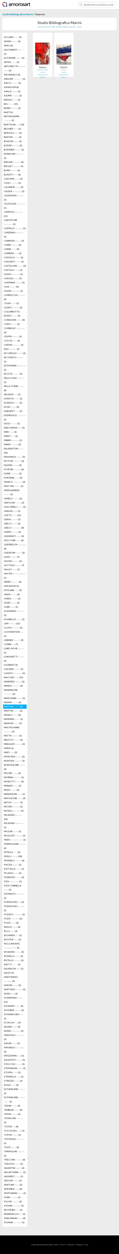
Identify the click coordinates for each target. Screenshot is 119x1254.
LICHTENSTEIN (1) (13, 633)
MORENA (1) (14, 777)
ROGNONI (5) (14, 952)
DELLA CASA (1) (14, 380)
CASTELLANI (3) (15, 265)
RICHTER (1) (12, 939)
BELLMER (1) (12, 128)
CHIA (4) (11, 286)
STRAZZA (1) (13, 1080)
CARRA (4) (11, 249)
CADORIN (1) (13, 178)
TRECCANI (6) (14, 1159)
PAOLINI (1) (12, 831)
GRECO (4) (14, 527)
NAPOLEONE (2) (14, 798)
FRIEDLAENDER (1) (12, 492)
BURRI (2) (12, 170)
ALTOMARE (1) (14, 58)
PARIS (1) (15, 839)
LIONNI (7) (11, 644)
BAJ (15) (11, 104)
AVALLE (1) (12, 91)
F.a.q (86, 1244)
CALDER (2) (14, 191)
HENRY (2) (12, 581)
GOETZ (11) (12, 515)
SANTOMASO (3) (11, 979)
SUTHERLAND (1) (14, 1091)
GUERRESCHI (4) (15, 546)
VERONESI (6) (13, 1189)
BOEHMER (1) (14, 149)
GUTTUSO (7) (14, 565)
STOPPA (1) (12, 1072)
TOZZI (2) (11, 1147)
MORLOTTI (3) (14, 781)
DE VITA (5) (13, 373)
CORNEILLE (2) (14, 330)
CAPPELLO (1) (15, 228)
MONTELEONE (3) (14, 767)
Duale (63, 70)
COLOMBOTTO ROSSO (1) (12, 313)
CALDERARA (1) (14, 197)
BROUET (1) (13, 166)
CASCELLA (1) (13, 257)
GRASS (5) (12, 519)
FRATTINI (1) (13, 486)
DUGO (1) (12, 423)
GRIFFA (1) (12, 532)
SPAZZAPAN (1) (14, 1055)
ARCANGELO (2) (12, 74)
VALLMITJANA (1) (15, 1172)
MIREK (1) (9, 748)
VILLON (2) (13, 1201)
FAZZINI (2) (13, 465)
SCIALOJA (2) (12, 1022)
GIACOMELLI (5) (15, 506)
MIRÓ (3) (10, 752)
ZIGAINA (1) (14, 1222)
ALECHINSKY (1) (13, 51)
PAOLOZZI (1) (14, 835)
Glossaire (79, 1244)
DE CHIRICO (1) (13, 359)
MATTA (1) (13, 735)
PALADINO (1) (13, 825)
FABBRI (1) (13, 440)
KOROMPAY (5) (14, 613)
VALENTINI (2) (14, 1168)
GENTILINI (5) (14, 502)
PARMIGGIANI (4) (15, 846)
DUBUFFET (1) (13, 411)
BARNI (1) (12, 108)
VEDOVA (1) (13, 1180)
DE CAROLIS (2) (15, 353)
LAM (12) (12, 623)
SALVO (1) (9, 972)
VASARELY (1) (13, 1176)
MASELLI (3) (12, 715)
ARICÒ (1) (12, 83)
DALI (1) (11, 349)
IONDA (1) (12, 598)
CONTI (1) (12, 324)
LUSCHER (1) (13, 669)
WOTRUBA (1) (13, 1209)
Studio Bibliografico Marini (17, 14)
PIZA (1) (13, 881)
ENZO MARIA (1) (14, 427)
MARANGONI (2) (11, 692)
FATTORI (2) (14, 461)
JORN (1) (11, 607)
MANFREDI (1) (14, 681)
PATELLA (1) (12, 852)
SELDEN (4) (12, 1026)
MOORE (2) (12, 773)
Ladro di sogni (42, 70)
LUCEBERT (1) (11, 664)
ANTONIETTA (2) (14, 68)
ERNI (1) (10, 431)
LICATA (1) (13, 627)
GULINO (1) (13, 561)
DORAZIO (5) (13, 402)
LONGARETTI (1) (14, 658)
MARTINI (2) (13, 706)
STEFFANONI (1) (15, 1068)
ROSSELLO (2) (13, 956)
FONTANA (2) (13, 477)
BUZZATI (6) (12, 174)
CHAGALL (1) (13, 278)
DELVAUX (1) (12, 394)
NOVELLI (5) (14, 810)
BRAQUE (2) (14, 162)
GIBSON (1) (12, 511)
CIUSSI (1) (11, 303)
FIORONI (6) (14, 469)
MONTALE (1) (14, 760)
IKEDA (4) (12, 594)
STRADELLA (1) (13, 1076)
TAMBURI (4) (13, 1110)
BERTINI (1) (12, 137)
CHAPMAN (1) (14, 282)
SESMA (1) (13, 1031)
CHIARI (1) (13, 291)
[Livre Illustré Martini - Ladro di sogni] (42, 50)
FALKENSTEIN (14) (14, 450)
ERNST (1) (11, 436)
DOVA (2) (11, 407)
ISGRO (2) (12, 602)
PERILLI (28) (13, 856)
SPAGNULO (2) (14, 1049)
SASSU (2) (11, 993)
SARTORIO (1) (14, 989)
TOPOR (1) (12, 1134)
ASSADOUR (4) (11, 87)
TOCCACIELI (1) (14, 1130)
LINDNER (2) (13, 640)
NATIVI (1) (13, 802)
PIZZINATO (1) (14, 895)
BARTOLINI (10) (14, 124)
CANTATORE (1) (10, 222)
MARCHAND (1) (14, 698)
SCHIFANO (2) (13, 1006)
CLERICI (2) (13, 307)
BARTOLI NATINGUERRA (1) (12, 116)
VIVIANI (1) (14, 1205)
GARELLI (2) (13, 498)
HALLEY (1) (12, 569)
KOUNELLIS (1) (14, 619)
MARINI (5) (12, 702)
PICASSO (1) (12, 873)
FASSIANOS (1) (14, 456)
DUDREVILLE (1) (14, 417)
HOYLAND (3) (13, 590)
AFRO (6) (8, 45)
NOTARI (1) (13, 806)
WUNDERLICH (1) (14, 1214)
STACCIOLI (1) (14, 1064)
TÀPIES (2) (12, 1114)
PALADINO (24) (13, 817)
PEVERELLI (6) (14, 860)
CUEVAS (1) (13, 344)
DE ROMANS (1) (15, 367)
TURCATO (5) (13, 1163)
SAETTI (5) (12, 964)
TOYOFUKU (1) (14, 1141)
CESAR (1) (13, 274)
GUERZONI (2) (14, 552)
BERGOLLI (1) (13, 133)
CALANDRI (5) (13, 187)
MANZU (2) (13, 685)
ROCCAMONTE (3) (12, 945)
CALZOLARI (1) (14, 205)
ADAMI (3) (12, 41)
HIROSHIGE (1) (11, 586)
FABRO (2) (12, 444)
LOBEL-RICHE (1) (14, 650)
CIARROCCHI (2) (14, 297)
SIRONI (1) (12, 1043)
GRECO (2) (12, 523)
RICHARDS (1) (13, 935)
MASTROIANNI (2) (12, 729)
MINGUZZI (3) (14, 744)
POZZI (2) (13, 918)
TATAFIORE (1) (13, 1120)
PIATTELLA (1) (14, 868)
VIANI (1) (12, 1197)
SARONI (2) (12, 985)
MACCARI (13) (13, 677)
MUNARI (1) (12, 785)
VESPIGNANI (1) (15, 1193)
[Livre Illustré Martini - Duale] (63, 50)
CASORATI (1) (14, 261)
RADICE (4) (12, 927)
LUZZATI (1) (14, 673)
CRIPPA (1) (13, 336)
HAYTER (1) (15, 575)
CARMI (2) (12, 245)
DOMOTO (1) (13, 398)
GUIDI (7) (12, 557)
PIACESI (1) (12, 864)
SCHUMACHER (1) (13, 1016)
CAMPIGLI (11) (13, 214)
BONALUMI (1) (13, 155)
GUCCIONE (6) (14, 540)
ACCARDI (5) (13, 37)
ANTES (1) (11, 62)
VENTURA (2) (13, 1184)
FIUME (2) (13, 473)
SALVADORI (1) (13, 968)
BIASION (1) (13, 141)
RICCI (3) (10, 931)
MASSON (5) (13, 723)
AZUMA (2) (13, 95)
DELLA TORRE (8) (14, 388)
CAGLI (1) (12, 183)
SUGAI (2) (11, 1085)
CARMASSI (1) (14, 240)
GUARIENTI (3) (14, 536)
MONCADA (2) (14, 756)
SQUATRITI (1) (14, 1060)
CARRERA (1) (12, 253)
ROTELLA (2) (14, 960)
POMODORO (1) (14, 908)
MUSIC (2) (11, 789)
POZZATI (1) (14, 914)
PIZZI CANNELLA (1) (12, 887)
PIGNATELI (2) (14, 877)
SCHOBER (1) (14, 1010)
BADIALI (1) (12, 99)
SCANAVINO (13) (13, 999)
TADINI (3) (12, 1105)
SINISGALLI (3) (14, 1037)
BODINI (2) (13, 145)
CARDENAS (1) (13, 234)
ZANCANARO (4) (14, 1218)
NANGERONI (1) (14, 794)
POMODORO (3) (14, 902)
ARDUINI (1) (14, 78)
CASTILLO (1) (13, 270)
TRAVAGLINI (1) (14, 1153)
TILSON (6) (11, 1126)
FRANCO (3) (14, 482)
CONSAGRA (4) (14, 319)
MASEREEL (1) (13, 719)
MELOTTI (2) (13, 739)
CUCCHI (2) (12, 340)
